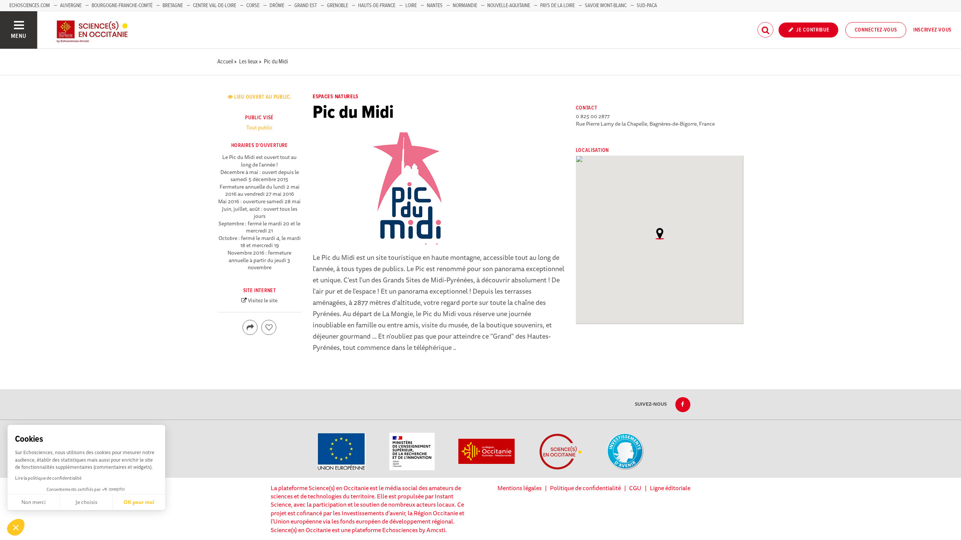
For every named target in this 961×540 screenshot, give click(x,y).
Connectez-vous (876, 30)
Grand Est (305, 5)
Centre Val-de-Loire (214, 5)
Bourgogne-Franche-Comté (122, 5)
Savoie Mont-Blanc (606, 5)
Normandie (465, 5)
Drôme (277, 5)
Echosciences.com (29, 5)
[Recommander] (268, 327)
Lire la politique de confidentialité (48, 478)
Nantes (435, 5)
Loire (411, 5)
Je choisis (86, 502)
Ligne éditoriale (670, 488)
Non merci (33, 502)
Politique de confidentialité (585, 488)
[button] (16, 527)
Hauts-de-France (376, 5)
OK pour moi (139, 502)
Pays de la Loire (557, 5)
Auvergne (70, 5)
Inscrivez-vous (932, 30)
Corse (252, 5)
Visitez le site (262, 300)
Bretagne (173, 5)
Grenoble (338, 5)
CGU (635, 488)
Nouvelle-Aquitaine (508, 5)
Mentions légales (519, 488)
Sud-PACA (647, 5)
